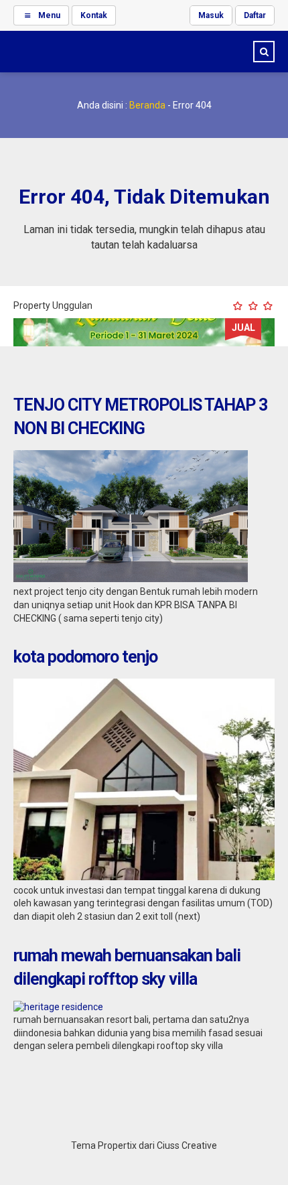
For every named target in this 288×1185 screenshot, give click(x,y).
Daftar (255, 15)
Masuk (211, 15)
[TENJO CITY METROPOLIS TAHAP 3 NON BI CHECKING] (130, 578)
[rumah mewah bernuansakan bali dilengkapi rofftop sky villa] (58, 1006)
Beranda (147, 105)
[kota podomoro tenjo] (144, 877)
